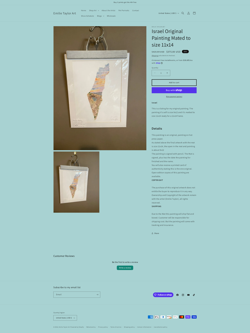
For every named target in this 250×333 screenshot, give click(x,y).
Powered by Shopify (77, 327)
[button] (94, 10)
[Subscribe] (97, 295)
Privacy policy (103, 327)
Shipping (155, 55)
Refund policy (91, 327)
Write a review (125, 267)
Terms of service (115, 327)
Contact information (144, 327)
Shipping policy (129, 327)
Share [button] (156, 233)
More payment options (174, 96)
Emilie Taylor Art (64, 327)
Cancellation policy (160, 327)
